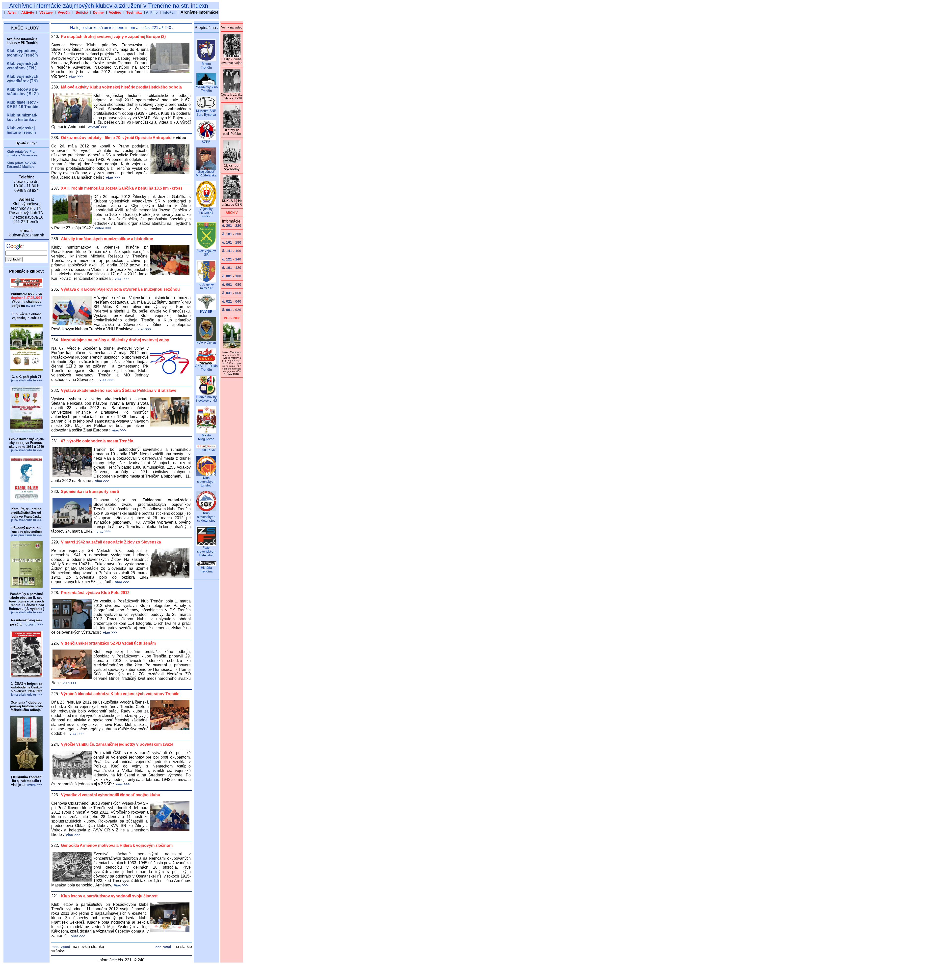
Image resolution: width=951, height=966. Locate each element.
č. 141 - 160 (231, 251)
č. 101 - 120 (231, 268)
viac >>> (75, 76)
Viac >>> (120, 885)
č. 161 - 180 (231, 242)
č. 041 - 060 (231, 293)
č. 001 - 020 (231, 310)
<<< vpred (60, 947)
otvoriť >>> (97, 127)
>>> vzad (163, 947)
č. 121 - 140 (231, 259)
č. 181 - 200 (231, 234)
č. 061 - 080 (231, 284)
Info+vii (169, 12)
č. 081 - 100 (231, 276)
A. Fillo (152, 12)
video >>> (102, 228)
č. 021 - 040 (231, 301)
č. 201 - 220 (231, 225)
